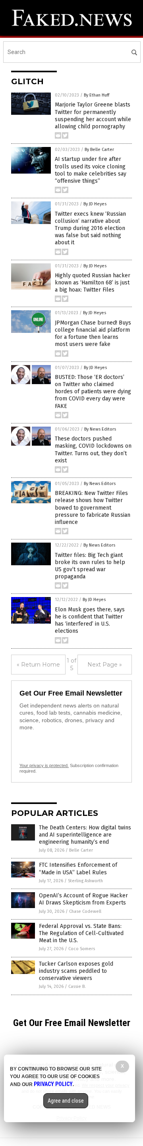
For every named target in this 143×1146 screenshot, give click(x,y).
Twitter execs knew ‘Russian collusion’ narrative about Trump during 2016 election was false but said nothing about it (90, 228)
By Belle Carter (99, 149)
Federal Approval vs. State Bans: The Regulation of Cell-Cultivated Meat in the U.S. (81, 933)
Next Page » (104, 664)
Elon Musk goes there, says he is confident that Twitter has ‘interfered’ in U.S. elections (90, 620)
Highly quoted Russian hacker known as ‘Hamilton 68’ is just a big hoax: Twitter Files (92, 282)
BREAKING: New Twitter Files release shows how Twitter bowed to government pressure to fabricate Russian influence (92, 508)
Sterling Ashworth (85, 880)
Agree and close (66, 1101)
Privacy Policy (53, 1084)
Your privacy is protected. (44, 765)
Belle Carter (81, 850)
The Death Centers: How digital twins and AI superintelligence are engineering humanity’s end (85, 834)
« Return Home (38, 664)
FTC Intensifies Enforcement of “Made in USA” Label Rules (78, 868)
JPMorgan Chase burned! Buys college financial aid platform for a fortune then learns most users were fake (93, 333)
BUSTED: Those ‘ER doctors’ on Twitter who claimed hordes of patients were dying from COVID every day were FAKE (93, 392)
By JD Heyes (94, 204)
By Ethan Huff (96, 95)
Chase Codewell (85, 911)
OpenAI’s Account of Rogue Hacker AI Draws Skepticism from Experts (83, 899)
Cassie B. (77, 986)
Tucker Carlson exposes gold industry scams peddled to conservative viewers (76, 971)
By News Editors (100, 429)
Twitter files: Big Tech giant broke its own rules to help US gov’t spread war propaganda (90, 566)
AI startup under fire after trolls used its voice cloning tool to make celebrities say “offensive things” (90, 170)
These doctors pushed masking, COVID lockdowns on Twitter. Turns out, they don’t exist (93, 449)
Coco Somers (81, 948)
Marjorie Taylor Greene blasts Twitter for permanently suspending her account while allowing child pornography (93, 115)
